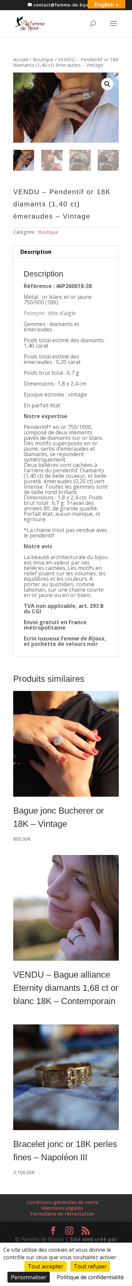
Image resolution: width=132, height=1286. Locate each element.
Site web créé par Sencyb (87, 1242)
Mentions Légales (62, 1208)
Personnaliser (28, 1277)
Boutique (43, 59)
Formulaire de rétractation (62, 1213)
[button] (107, 84)
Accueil (20, 59)
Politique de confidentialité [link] (90, 1277)
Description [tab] (35, 252)
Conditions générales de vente (62, 1202)
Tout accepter (45, 1266)
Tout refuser (90, 1266)
